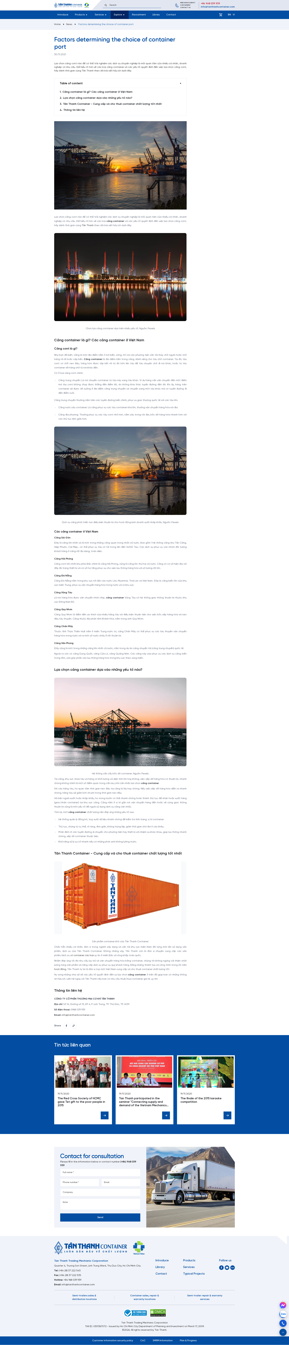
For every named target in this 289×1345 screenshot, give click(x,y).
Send (100, 1217)
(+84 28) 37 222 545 (70, 1270)
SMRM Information (163, 1340)
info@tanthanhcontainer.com (218, 7)
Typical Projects (194, 1273)
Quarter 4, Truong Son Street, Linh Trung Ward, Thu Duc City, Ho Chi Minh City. (97, 1266)
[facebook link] (66, 1026)
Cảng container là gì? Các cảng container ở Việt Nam (97, 92)
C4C (143, 1340)
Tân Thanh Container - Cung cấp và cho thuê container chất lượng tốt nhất (112, 104)
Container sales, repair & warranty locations (144, 1297)
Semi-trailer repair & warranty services (204, 1297)
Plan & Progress (188, 1340)
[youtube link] (227, 1267)
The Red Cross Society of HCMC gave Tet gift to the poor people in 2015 (81, 1102)
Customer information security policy (112, 1340)
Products (189, 1260)
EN (229, 14)
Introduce (62, 14)
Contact (171, 14)
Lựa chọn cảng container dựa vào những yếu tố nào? (97, 98)
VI (234, 14)
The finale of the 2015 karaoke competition (201, 1100)
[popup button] (283, 1332)
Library (156, 14)
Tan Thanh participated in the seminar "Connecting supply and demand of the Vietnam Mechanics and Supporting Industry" (143, 1102)
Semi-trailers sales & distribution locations (84, 1297)
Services (189, 1267)
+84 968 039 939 (210, 3)
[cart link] (220, 14)
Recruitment (139, 14)
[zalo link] (232, 1267)
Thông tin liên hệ (74, 110)
